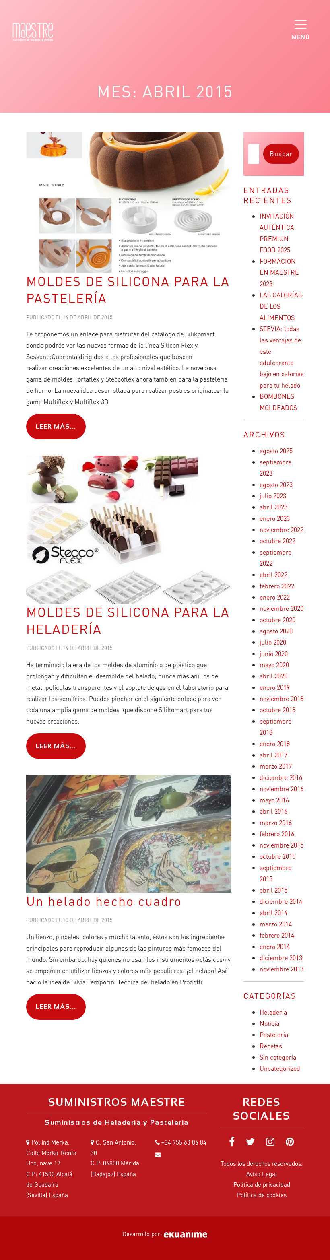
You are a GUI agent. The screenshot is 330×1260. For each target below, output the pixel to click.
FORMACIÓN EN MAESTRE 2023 (279, 272)
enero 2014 (275, 946)
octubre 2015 (277, 856)
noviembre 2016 (281, 788)
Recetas (271, 1045)
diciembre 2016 (281, 777)
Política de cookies (262, 1195)
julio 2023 (273, 495)
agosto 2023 (276, 484)
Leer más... (56, 426)
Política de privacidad (261, 1184)
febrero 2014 (277, 935)
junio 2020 (274, 653)
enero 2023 (275, 518)
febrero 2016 (277, 833)
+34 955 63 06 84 (183, 1142)
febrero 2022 (277, 586)
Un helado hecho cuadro (104, 901)
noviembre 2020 (281, 608)
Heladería (273, 1012)
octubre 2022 (277, 540)
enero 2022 (275, 597)
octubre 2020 (277, 619)
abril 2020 (273, 676)
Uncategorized (280, 1068)
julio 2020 (273, 642)
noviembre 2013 (281, 969)
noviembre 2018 (281, 698)
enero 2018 (275, 743)
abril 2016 (273, 811)
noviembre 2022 (281, 529)
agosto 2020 (276, 631)
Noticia (269, 1023)
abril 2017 (273, 755)
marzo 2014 (276, 924)
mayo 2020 (274, 664)
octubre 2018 (277, 709)
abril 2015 (273, 890)
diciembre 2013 (281, 957)
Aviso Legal (261, 1174)
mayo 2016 (274, 800)
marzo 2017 (276, 766)
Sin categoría (278, 1057)
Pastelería (274, 1034)
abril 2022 (273, 574)
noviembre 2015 (281, 845)
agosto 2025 (276, 450)
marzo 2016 (276, 822)
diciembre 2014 (281, 901)
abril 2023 (273, 507)
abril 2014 (273, 912)
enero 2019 (275, 687)
